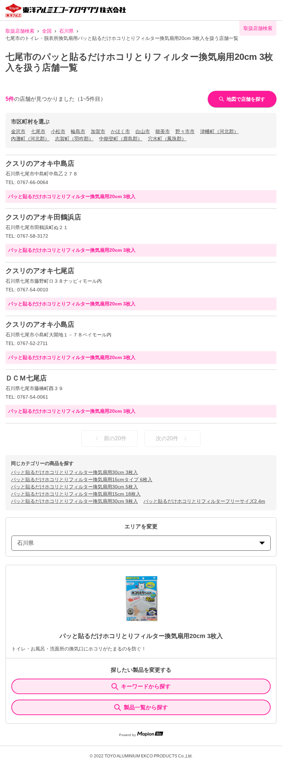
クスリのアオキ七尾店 (40, 270)
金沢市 (18, 131)
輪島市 (78, 131)
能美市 (162, 131)
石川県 (66, 31)
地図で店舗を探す (246, 99)
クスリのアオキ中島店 (40, 163)
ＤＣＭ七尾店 (26, 378)
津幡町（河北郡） (219, 131)
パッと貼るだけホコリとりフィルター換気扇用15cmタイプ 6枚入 (81, 479)
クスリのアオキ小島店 (40, 324)
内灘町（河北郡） (30, 138)
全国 (47, 31)
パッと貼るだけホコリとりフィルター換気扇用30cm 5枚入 (74, 486)
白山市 (142, 131)
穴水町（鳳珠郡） (167, 138)
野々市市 (185, 131)
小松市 (58, 131)
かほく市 (120, 131)
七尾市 (38, 131)
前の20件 (115, 438)
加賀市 (98, 131)
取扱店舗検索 (20, 31)
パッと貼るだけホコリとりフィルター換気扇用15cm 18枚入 (76, 494)
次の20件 (167, 438)
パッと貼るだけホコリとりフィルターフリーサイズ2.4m (204, 501)
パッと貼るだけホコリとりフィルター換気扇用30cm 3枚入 (74, 472)
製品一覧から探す (146, 707)
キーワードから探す (146, 686)
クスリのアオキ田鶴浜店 (43, 217)
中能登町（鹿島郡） (120, 138)
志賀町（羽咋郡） (74, 138)
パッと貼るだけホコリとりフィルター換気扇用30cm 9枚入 (74, 501)
